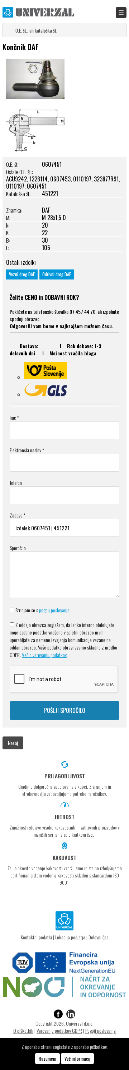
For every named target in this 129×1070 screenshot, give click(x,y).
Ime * (14, 417)
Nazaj (13, 742)
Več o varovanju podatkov (44, 654)
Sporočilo (18, 547)
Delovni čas (98, 937)
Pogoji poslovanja (100, 1030)
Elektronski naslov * (27, 450)
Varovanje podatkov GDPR (59, 1030)
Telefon (16, 482)
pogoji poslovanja (54, 610)
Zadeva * (17, 515)
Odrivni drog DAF (56, 274)
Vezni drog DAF (22, 274)
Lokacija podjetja (70, 937)
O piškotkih (23, 1030)
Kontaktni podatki (36, 937)
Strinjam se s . (43, 610)
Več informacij (77, 1058)
